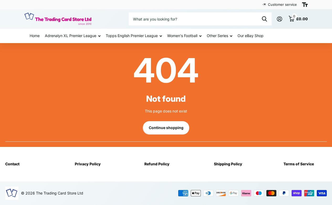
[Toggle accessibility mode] (305, 4)
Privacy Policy (88, 164)
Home (35, 35)
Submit (264, 18)
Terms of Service (298, 164)
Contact (12, 164)
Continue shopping (166, 127)
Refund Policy (157, 164)
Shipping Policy (228, 164)
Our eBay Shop (251, 35)
